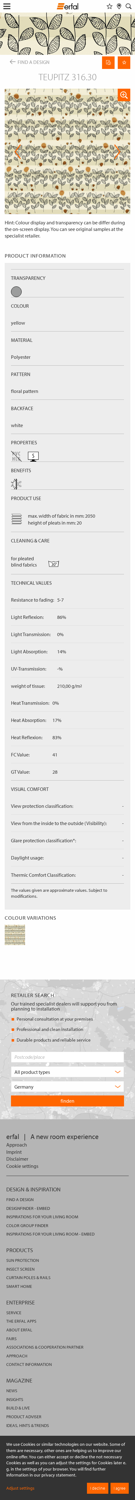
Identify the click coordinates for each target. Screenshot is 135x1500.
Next (115, 151)
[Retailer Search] (119, 6)
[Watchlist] (109, 6)
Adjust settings (20, 1488)
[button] (124, 95)
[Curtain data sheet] (108, 62)
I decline (97, 1488)
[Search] (129, 6)
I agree (120, 1488)
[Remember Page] (124, 62)
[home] (67, 7)
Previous (17, 151)
